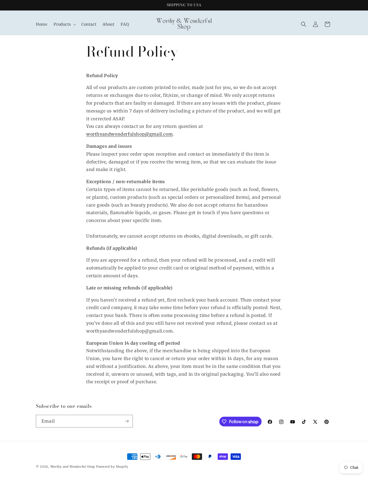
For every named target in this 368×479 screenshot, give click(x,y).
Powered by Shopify (112, 466)
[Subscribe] (127, 421)
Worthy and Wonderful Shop (72, 466)
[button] (64, 24)
